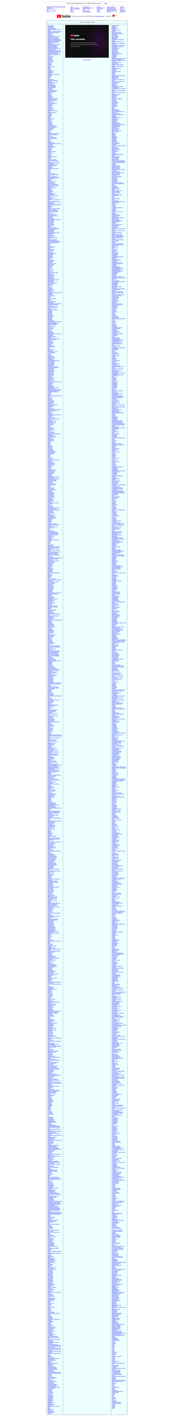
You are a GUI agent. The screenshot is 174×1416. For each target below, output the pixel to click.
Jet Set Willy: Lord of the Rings (54, 1203)
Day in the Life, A (51, 582)
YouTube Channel (99, 16)
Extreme (49, 788)
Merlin (113, 108)
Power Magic (114, 473)
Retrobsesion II (115, 598)
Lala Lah (49, 1324)
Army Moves (50, 136)
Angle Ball (50, 109)
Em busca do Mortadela (53, 749)
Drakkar (49, 703)
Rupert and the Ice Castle (117, 674)
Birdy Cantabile (51, 249)
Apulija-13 (50, 121)
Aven (49, 170)
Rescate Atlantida (115, 592)
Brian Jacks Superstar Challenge (54, 321)
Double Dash (50, 680)
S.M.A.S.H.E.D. (115, 681)
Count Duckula (51, 495)
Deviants (49, 627)
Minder (113, 135)
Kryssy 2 (49, 1309)
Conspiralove (50, 482)
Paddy (113, 367)
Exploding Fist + (51, 786)
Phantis (113, 415)
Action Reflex (50, 26)
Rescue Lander (115, 595)
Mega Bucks (114, 101)
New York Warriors (116, 266)
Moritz (113, 189)
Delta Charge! (51, 610)
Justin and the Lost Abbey (53, 1248)
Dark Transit (50, 571)
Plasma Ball (114, 449)
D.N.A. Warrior (51, 544)
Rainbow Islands (115, 542)
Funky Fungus (51, 887)
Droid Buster (50, 707)
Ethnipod (50, 773)
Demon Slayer (51, 616)
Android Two (50, 105)
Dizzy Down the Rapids (52, 652)
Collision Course (51, 464)
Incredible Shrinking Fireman (54, 1126)
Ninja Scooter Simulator (117, 286)
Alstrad (49, 93)
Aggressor (50, 64)
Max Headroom (115, 87)
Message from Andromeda (117, 114)
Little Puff (50, 1365)
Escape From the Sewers (53, 769)
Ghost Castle (50, 920)
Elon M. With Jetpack (52, 747)
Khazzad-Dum (51, 1261)
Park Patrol (114, 386)
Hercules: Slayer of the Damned (54, 1038)
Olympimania (114, 330)
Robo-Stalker (115, 638)
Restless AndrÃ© (115, 596)
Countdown (50, 498)
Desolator (50, 621)
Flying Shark (50, 849)
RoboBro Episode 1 (116, 633)
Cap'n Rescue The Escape (53, 366)
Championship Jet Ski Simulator (54, 409)
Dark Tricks (50, 574)
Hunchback (50, 1085)
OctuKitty (114, 315)
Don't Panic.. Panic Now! (53, 671)
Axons (49, 175)
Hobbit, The (50, 1050)
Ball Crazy (50, 192)
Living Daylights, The (52, 1367)
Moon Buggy (114, 177)
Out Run (114, 354)
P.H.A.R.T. (114, 359)
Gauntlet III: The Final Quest (54, 906)
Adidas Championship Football (54, 29)
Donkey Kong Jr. (51, 666)
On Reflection (115, 334)
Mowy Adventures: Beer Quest (118, 201)
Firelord (49, 831)
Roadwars (114, 624)
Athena (49, 154)
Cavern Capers (51, 400)
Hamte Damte (50, 1009)
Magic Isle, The (51, 1411)
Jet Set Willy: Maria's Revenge (54, 1208)
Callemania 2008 (51, 357)
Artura (49, 140)
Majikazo (114, 29)
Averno (49, 172)
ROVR (113, 661)
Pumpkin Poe (115, 504)
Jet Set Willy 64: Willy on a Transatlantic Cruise (53, 1197)
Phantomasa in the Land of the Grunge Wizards (118, 428)
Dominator (50, 663)
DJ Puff (49, 656)
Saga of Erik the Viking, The (118, 690)
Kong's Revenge (51, 1299)
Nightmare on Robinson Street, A (119, 277)
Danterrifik (50, 563)
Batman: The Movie (52, 209)
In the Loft (50, 1124)
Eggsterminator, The (52, 742)
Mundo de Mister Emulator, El (118, 217)
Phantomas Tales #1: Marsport (118, 423)
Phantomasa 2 (115, 426)
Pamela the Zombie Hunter (117, 374)
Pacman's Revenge (116, 365)
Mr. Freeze (114, 204)
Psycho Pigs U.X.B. (116, 496)
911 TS (98, 9)
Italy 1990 (50, 1158)
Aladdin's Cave (51, 70)
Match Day (114, 83)
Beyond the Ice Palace (52, 237)
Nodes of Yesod (115, 297)
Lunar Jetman (51, 1393)
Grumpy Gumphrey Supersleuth (54, 981)
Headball (49, 1021)
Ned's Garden (115, 254)
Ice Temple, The (51, 1114)
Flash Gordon (50, 845)
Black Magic (50, 256)
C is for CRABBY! (51, 352)
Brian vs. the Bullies (52, 322)
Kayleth (49, 1255)
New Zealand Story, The (117, 267)
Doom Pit (50, 673)
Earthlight (50, 729)
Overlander (114, 358)
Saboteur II (114, 686)
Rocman (114, 650)
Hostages (50, 1073)
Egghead (50, 733)
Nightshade (114, 278)
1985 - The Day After (75, 7)
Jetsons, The (50, 1218)
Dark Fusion (50, 568)
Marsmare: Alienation (116, 71)
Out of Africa (114, 352)
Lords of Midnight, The (52, 1378)
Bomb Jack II (50, 289)
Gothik (49, 962)
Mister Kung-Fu (115, 151)
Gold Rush (50, 953)
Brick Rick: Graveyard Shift (53, 323)
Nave (113, 248)
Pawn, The (114, 391)
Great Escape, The (52, 970)
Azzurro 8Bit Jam (51, 178)
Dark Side (50, 570)
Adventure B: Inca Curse (53, 37)
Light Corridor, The (51, 1360)
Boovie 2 (49, 300)
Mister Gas (114, 150)
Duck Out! (50, 712)
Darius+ (49, 566)
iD (48, 1115)
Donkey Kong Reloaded (53, 668)
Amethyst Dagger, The (52, 100)
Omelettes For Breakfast (117, 333)
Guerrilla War (50, 987)
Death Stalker (50, 597)
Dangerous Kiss (51, 562)
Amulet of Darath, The (52, 103)
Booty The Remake (52, 298)
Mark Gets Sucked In (116, 68)
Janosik (49, 1173)
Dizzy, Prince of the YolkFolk (53, 655)
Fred (49, 869)
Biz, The (49, 251)
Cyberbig (49, 537)
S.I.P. (113, 680)
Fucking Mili (50, 882)
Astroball (49, 148)
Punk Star (114, 506)
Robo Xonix (114, 632)
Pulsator (114, 502)
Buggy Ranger (51, 342)
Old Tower (114, 323)
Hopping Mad (50, 1065)
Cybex (49, 541)
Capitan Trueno (51, 364)
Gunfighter (50, 989)
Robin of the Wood (116, 630)
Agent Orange (51, 61)
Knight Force (50, 1276)
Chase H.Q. (50, 413)
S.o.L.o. (113, 682)
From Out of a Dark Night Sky (54, 878)
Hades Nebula (51, 1000)
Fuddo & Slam (51, 883)
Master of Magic (115, 77)
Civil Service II (51, 449)
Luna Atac (50, 1390)
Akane (49, 69)
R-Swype (114, 662)
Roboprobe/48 (115, 637)
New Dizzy (114, 265)
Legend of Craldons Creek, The (54, 1346)
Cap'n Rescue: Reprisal (53, 367)
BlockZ (49, 268)
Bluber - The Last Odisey (53, 272)
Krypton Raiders (51, 1307)
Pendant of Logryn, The (117, 397)
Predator (114, 476)
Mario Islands (115, 63)
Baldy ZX (50, 189)
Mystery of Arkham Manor (117, 235)
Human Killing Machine (52, 1079)
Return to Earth (115, 603)
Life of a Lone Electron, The (54, 1358)
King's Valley (50, 1272)
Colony (49, 467)
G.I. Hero (50, 893)
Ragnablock (114, 539)
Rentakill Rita (115, 588)
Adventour (50, 33)
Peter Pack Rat (115, 410)
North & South (115, 301)
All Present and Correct (52, 90)
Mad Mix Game (51, 1402)
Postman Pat (115, 468)
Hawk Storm (50, 1018)
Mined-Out (114, 141)
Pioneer (113, 439)
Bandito (49, 196)
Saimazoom (114, 693)
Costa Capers (50, 494)
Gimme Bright (50, 931)
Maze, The (114, 96)
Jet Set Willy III (51, 1200)
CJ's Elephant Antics (52, 451)
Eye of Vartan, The (52, 789)
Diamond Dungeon (52, 634)
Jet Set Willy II (51, 1198)
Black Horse (50, 255)
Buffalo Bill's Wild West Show (54, 338)
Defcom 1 (50, 604)
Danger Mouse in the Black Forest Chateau (53, 561)
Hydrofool (50, 1098)
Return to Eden (115, 604)
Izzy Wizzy (50, 1160)
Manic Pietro (114, 50)
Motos (113, 197)
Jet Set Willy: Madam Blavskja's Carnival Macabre (54, 1205)
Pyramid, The (115, 514)
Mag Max (50, 1403)
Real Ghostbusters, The (117, 565)
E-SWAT (49, 772)
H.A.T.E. (49, 996)
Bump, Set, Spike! (51, 346)
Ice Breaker (50, 1112)
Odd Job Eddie (115, 316)
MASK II (114, 74)
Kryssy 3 (49, 1310)
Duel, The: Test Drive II (52, 713)
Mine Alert (114, 139)
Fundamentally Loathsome (53, 886)
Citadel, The (50, 446)
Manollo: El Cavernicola (117, 53)
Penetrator (114, 398)
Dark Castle (50, 567)
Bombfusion (50, 293)
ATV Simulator (51, 163)
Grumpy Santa (51, 982)
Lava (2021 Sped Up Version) (54, 1339)
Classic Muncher (51, 452)
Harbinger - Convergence (53, 1011)
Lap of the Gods (51, 1328)
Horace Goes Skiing (52, 1067)
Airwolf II (49, 68)
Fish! (49, 836)
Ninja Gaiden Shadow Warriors (118, 281)
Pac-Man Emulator (116, 363)
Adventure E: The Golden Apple (54, 40)
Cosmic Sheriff (51, 493)
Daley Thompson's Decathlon (54, 546)
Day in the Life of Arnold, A (53, 581)
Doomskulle (50, 676)
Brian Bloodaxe (51, 320)
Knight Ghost (50, 1277)
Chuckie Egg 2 (51, 440)
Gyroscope (50, 994)
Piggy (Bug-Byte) (115, 433)
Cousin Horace (51, 499)
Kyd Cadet (50, 1317)
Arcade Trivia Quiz (51, 127)
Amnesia (49, 101)
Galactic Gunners (51, 894)
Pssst (113, 495)
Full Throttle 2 (50, 885)
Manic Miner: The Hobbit (117, 46)
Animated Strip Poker (52, 112)
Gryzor (49, 985)
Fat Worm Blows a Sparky (53, 814)
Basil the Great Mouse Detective (54, 204)
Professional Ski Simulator (117, 491)
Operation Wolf (115, 341)
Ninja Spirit (114, 287)
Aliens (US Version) (52, 86)
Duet (49, 714)
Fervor (49, 818)
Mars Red (114, 70)
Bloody (49, 270)
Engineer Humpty (51, 757)
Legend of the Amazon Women (54, 1348)
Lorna (49, 1379)
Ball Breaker (50, 190)
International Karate (52, 1146)
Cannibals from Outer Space (54, 360)
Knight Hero (50, 1278)
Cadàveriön (50, 355)
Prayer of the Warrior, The (117, 475)
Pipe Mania (114, 440)
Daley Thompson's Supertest (54, 549)
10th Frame (49, 7)
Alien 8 (49, 78)
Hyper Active (50, 1100)
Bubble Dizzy (50, 334)
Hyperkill (49, 1103)
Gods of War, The (51, 951)
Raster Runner (115, 560)
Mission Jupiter (115, 148)
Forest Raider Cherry (52, 858)
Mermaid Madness (116, 110)
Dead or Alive (50, 587)
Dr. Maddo (50, 689)
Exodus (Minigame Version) (53, 783)
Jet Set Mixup (50, 1186)
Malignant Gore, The (116, 30)
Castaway (50, 384)
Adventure (50, 34)
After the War (50, 56)
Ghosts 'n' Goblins (51, 926)
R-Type (113, 663)
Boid (49, 286)
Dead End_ (50, 585)
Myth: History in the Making (117, 239)
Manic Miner (114, 38)
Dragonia (50, 697)
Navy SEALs (114, 250)
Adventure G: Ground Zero (53, 41)
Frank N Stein (50, 865)
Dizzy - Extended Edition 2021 (54, 646)
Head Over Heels (51, 1019)
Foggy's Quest (51, 853)
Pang (113, 376)
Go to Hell (50, 944)
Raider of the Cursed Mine (117, 541)
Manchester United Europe (117, 33)
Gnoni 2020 (50, 943)
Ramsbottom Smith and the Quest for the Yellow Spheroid (118, 555)
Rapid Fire (114, 557)
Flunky (49, 848)
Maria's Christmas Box (116, 62)
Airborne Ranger (51, 66)
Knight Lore (50, 1279)
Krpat (49, 1306)
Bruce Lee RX (51, 328)
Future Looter (50, 891)
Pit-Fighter (114, 445)
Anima (49, 111)
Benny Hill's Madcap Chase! (53, 232)
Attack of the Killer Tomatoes (54, 162)
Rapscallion (114, 558)
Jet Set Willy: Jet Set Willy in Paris (55, 1201)
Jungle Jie (50, 1241)
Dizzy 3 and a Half (51, 648)
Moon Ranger (115, 180)
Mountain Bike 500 (116, 198)
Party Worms (114, 387)
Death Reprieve (51, 596)
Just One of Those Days (53, 1246)
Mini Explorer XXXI (116, 143)
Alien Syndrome (51, 84)
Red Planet (114, 579)
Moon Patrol (114, 179)
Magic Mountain (51, 1412)
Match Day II (114, 84)
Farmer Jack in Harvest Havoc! (54, 811)
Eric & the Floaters (51, 760)
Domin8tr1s (50, 662)
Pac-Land (114, 361)
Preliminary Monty (115, 478)
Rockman (114, 648)
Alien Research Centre (52, 82)
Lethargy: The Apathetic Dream (54, 1353)
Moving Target (115, 200)
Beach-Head (50, 217)
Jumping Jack (50, 1239)
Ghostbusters (50, 924)
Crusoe (49, 522)
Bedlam (49, 226)
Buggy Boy (50, 341)
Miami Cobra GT (115, 122)
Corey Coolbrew (51, 487)
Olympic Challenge (116, 328)
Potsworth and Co (116, 471)
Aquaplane (50, 123)
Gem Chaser (50, 907)
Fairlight (49, 797)
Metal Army (114, 116)
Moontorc (114, 185)
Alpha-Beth (50, 92)
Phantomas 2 (115, 419)
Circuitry (49, 442)
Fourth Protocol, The (52, 863)
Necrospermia (115, 253)
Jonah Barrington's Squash (53, 1230)
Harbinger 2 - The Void (52, 1012)
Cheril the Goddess (52, 422)
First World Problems (52, 835)
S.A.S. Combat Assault (117, 678)
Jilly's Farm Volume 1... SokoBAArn (52, 1222)
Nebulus (114, 251)
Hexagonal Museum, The (53, 1044)
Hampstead (50, 1008)
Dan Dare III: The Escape (53, 553)
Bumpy (49, 347)
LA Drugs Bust (51, 1321)
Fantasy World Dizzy (52, 806)
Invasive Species (51, 1150)
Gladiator (50, 933)
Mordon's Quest (115, 187)
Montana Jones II (115, 166)
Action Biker (122, 9)
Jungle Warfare (51, 1244)
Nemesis (114, 258)
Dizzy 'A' (49, 649)
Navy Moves (114, 249)
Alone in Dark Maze (52, 91)
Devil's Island (50, 631)
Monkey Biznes (115, 159)
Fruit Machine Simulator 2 (53, 881)
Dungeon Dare (51, 718)
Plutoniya (114, 455)
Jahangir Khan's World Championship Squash (52, 1171)
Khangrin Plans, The (52, 1260)
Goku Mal (50, 952)
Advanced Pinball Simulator (53, 32)
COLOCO (50, 465)
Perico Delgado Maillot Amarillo (118, 406)
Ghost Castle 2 (51, 921)
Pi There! (114, 430)
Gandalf (49, 901)
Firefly (49, 829)
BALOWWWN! (51, 194)
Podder (113, 456)
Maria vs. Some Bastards (117, 59)
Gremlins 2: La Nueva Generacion (52, 978)
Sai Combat (114, 691)
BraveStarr (50, 316)
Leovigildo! (50, 1352)
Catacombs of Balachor (53, 391)
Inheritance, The (51, 1138)
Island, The (50, 1155)
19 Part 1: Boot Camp (51, 10)
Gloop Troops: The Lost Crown (54, 940)
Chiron (49, 430)
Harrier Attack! (51, 1014)
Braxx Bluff (50, 317)
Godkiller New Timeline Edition (54, 950)
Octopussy (114, 314)
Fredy (49, 872)
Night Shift (114, 274)
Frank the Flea (51, 866)
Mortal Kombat (115, 195)
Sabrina (113, 688)
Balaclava (50, 188)
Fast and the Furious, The (53, 812)
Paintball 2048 (115, 371)
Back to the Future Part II (53, 184)
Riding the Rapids (116, 614)
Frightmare (50, 876)
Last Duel (50, 1332)
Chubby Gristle (51, 438)
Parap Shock (115, 384)
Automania (50, 167)
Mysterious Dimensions (117, 232)
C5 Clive (49, 353)
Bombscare (50, 294)
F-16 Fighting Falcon (52, 793)
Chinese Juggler (51, 427)
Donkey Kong (50, 665)
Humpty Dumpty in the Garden (54, 1082)
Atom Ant (50, 157)
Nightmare (114, 275)
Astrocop (49, 150)
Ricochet (114, 612)
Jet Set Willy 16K (51, 1191)
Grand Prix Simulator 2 (52, 965)
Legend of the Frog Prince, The (54, 1349)
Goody (49, 960)
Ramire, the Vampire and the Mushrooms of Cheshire (118, 551)
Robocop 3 (114, 636)
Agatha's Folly (51, 59)
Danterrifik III (50, 565)
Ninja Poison (114, 285)
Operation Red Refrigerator (117, 339)
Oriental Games (115, 348)
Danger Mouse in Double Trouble (55, 557)
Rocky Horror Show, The (117, 649)
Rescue (113, 594)
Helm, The (50, 1034)
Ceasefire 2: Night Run (52, 404)
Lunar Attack (50, 1392)
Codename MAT (51, 462)
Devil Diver (50, 628)
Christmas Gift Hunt (52, 436)
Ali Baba (49, 75)
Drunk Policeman (51, 711)
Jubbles (49, 1234)
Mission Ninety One (116, 149)
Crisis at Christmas (51, 517)
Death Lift (50, 594)
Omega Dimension (116, 331)
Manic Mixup (114, 47)
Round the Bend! (115, 660)
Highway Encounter (52, 1047)
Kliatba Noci (50, 1275)
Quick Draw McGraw (116, 528)
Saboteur (114, 685)
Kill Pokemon (50, 1264)
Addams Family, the (52, 28)
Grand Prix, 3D (51, 966)
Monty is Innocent (116, 168)
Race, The (114, 535)
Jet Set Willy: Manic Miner (53, 1206)
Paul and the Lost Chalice (117, 390)
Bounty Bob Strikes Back (53, 306)
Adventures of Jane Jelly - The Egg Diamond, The (54, 49)
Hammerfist (50, 1005)
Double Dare (50, 679)
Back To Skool (51, 182)
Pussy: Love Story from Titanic (118, 509)
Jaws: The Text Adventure (53, 1177)
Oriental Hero (115, 349)
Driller (49, 706)
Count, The (50, 497)
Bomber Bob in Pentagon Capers (55, 292)
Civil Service (50, 448)
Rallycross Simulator (116, 546)
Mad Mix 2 (50, 1401)
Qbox (113, 516)
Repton (113, 589)
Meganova (114, 104)
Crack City (50, 501)
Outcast (113, 356)
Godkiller (49, 946)
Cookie (49, 485)
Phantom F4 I (115, 416)
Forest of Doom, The (52, 857)
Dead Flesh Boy (51, 586)
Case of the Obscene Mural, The (54, 381)
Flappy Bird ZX (51, 842)
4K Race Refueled (100, 7)
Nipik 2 (113, 293)
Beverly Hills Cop (51, 235)
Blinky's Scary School (52, 263)
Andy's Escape (51, 108)
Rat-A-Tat (114, 562)
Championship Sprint (52, 410)
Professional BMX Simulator (118, 490)
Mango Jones (115, 35)
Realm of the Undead (116, 568)
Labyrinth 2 (50, 1322)
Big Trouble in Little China (53, 242)
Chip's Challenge (51, 429)
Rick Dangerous (115, 610)
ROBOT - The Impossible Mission (119, 639)
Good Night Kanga (52, 959)
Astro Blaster (50, 145)
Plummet (114, 454)
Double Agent (50, 677)
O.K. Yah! (114, 308)
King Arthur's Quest (52, 1267)
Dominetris (50, 664)
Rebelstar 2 (114, 574)
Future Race (50, 892)
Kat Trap (49, 1254)
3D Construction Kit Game (88, 7)
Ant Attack (50, 114)
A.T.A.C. (98, 10)
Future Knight (50, 890)
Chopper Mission (51, 432)
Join (48, 1229)
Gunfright (50, 990)
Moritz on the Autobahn (117, 190)
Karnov (49, 1252)
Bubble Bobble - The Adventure (54, 333)
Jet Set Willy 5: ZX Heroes (53, 1193)
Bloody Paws (50, 271)
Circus (49, 443)
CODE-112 (50, 461)
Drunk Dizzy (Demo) (52, 710)
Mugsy (113, 212)
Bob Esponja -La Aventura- (53, 279)
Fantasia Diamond (51, 803)
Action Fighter (123, 10)
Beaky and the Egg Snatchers (54, 219)
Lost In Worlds (51, 1382)
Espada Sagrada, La (52, 771)
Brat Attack (50, 314)
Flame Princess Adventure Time (54, 841)
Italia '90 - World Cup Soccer (54, 1156)
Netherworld (114, 261)
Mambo (113, 31)
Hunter (49, 1094)
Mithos (113, 152)
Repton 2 (114, 590)
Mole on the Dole (115, 157)
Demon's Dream (51, 617)
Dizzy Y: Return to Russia (53, 654)
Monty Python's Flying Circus (118, 172)
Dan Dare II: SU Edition (53, 552)
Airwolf (49, 67)
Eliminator (50, 745)
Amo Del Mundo (51, 102)
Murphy (113, 223)
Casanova (50, 380)
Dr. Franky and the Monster (53, 687)
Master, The (114, 78)
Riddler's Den (115, 613)
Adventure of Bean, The (53, 42)
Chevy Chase (50, 423)
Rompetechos (115, 657)
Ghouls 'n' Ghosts (51, 927)
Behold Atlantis (51, 230)
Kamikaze (50, 1249)
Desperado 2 (50, 623)
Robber (113, 625)
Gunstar (49, 992)
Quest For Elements (116, 522)
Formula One (50, 861)
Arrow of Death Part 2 (52, 138)
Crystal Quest (50, 527)
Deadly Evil (50, 591)
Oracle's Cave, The (116, 345)
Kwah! (49, 1315)
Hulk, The (50, 1078)
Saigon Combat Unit (116, 692)
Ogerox (113, 320)
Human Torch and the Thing (53, 1080)
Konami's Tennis (51, 1296)
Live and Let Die (51, 1366)
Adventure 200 (51, 35)
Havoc (49, 1016)
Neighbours (114, 255)
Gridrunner (50, 980)
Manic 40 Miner (115, 36)
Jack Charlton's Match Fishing (54, 1162)
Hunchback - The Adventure (53, 1086)
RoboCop (114, 634)
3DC (83, 9)
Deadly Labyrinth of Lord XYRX (54, 592)
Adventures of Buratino (52, 46)
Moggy (113, 155)
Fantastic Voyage (51, 805)
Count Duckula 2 (51, 496)
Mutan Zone (114, 226)
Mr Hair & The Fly (115, 202)
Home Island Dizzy (51, 1059)
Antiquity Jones (51, 118)
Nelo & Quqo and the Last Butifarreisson (117, 257)
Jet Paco (49, 1182)
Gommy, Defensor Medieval (53, 957)
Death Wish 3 (50, 599)
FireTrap (49, 834)
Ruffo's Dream (115, 668)
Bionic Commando (51, 246)
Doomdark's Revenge (52, 674)
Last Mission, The (51, 1334)
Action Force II (51, 25)
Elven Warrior (50, 748)
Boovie (49, 299)
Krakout (49, 1304)
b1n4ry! (49, 179)
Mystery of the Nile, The (117, 237)
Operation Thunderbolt (117, 340)
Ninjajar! (113, 290)
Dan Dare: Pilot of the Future (54, 554)
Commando (50, 475)
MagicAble (50, 1413)
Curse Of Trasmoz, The (52, 534)
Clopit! (49, 454)
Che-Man (50, 416)
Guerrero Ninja (51, 986)
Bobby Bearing (51, 280)
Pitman (113, 446)
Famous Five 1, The (52, 802)
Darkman (49, 576)
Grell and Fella (51, 974)
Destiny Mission (51, 624)
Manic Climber (115, 37)
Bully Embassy (51, 345)
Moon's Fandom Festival (117, 182)
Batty (49, 212)
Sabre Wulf (114, 687)
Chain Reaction (51, 408)
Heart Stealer (50, 1024)
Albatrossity (50, 71)
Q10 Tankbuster (115, 515)
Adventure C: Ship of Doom (53, 38)
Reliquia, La (114, 584)
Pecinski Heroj (115, 392)
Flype (49, 851)
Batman (49, 207)
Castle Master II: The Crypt (53, 387)
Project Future (115, 493)
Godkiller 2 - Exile (51, 947)
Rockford (114, 647)
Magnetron (114, 26)
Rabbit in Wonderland (116, 532)
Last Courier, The (51, 1331)
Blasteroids (50, 259)
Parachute (114, 382)
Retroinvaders (115, 599)
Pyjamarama (114, 511)
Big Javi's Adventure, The (53, 240)
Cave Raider (50, 397)
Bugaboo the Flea (51, 339)
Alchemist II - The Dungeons (54, 74)
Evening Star (50, 777)
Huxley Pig (50, 1096)
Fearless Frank (51, 815)
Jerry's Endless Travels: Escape (54, 1178)
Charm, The (50, 412)
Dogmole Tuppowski (52, 659)
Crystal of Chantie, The (52, 526)
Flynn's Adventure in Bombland (54, 850)
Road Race (114, 621)
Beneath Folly (51, 231)
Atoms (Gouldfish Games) (53, 160)
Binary (49, 244)
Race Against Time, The (117, 534)
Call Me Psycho (51, 356)
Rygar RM (114, 677)
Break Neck (50, 318)
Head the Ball (50, 1020)
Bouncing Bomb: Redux (53, 304)
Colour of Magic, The (52, 469)
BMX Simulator (51, 277)
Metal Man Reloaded (116, 117)
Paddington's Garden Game (118, 366)
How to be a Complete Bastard (54, 1075)
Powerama (114, 474)
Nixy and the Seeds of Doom (118, 294)
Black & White (51, 252)
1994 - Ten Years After (75, 8)
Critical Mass (50, 518)
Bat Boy (49, 205)
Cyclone (49, 542)
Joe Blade (50, 1226)
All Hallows (50, 88)
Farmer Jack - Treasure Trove (54, 810)
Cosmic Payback (51, 492)
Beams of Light (51, 220)
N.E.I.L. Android (115, 240)
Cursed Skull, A (51, 536)
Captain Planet (51, 373)
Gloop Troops (50, 939)
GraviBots (50, 968)
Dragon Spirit (50, 694)
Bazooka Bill (50, 213)
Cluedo (49, 455)
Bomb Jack (50, 288)
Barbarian (50, 198)
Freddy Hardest (51, 871)
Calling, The (50, 358)
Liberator (49, 1356)
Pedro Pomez (115, 394)
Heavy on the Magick (52, 1028)
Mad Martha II (51, 1400)
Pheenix (114, 429)
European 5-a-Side (52, 775)
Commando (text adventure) (53, 476)
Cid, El (49, 441)
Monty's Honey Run (116, 173)
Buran (49, 348)
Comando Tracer (51, 471)
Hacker (49, 999)
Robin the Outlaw (115, 631)
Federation (50, 816)
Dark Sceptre (50, 569)
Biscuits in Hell (51, 250)
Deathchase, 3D (51, 600)
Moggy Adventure (115, 156)
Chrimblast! (50, 434)
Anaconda (50, 104)
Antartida (50, 115)
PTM (113, 499)
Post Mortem (114, 467)
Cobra (49, 456)
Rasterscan (114, 561)
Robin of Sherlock (116, 627)
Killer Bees (50, 1265)
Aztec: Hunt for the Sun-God (54, 177)
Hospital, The (50, 1072)
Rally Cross (114, 544)
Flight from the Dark (52, 846)
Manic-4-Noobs (115, 52)
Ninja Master (114, 284)
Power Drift (114, 472)
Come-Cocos (50, 473)
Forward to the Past (52, 862)
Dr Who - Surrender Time (53, 686)
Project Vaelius (115, 494)
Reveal (113, 605)
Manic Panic (114, 49)
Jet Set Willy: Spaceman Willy (54, 1209)
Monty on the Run (116, 171)
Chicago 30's (50, 424)
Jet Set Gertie (51, 1183)
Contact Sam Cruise (52, 483)
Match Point (114, 85)
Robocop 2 (114, 635)
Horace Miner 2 (51, 1071)
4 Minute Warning (86, 10)
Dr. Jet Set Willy (51, 688)
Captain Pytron (51, 374)
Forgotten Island (51, 859)
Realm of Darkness (116, 567)
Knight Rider (50, 1280)
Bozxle (49, 308)
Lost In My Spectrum (52, 1381)
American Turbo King (52, 99)
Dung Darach (50, 717)
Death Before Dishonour (53, 593)
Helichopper (50, 1032)
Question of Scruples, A (117, 526)
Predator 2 (114, 477)
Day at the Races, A (52, 578)
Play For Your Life (116, 451)
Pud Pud (114, 501)
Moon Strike (114, 181)
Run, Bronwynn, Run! (116, 672)
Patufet (113, 389)
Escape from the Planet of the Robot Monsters (54, 768)
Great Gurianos (51, 971)
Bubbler (49, 337)
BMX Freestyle (51, 274)
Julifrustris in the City (52, 1236)
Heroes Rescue (51, 1043)
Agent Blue (50, 60)
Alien (49, 77)
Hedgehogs (50, 1029)
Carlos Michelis (51, 377)
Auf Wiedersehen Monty (53, 164)
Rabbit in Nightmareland (117, 531)
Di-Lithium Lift (50, 641)
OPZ (113, 344)
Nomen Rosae (115, 298)
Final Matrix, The (51, 825)
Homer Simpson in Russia (53, 1062)
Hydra (49, 1097)
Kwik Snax (50, 1316)
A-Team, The (50, 153)
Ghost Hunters (51, 923)
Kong (49, 1297)
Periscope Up (115, 408)
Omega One (114, 332)
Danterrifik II (50, 564)
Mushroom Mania (115, 225)
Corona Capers (51, 488)
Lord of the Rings (51, 1377)
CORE (49, 486)
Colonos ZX (50, 466)
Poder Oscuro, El (115, 457)
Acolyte (121, 8)
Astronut (49, 152)
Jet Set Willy (50, 1187)
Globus (49, 936)
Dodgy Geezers (51, 658)
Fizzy (49, 840)
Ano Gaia (50, 113)
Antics (49, 117)
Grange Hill (50, 967)
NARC (113, 246)
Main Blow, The (115, 28)
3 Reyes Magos (86, 6)
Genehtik (50, 911)
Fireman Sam (50, 832)
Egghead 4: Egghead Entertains (54, 734)
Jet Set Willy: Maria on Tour (53, 1207)
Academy (122, 6)
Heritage (49, 1039)
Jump (49, 1237)
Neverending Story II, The (117, 262)
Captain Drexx (51, 369)
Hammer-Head (51, 1006)
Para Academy (115, 381)
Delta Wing (50, 611)
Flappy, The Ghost (51, 843)
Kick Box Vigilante (51, 1262)
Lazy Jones (50, 1340)
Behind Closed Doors (52, 227)
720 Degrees (99, 8)
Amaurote (50, 97)
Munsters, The (115, 218)
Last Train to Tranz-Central (53, 1337)
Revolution (114, 608)
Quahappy (114, 519)
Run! (113, 671)
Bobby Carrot (50, 281)
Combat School (51, 472)
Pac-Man (114, 362)
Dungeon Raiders (51, 719)
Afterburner (50, 57)
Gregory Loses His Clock (53, 973)
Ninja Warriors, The (116, 289)
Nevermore (114, 264)
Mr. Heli (113, 205)
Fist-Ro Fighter (51, 839)
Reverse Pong (115, 607)
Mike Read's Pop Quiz (116, 130)
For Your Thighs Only (52, 856)
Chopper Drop (51, 431)
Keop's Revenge (51, 1258)
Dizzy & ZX (50, 647)
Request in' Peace (116, 591)
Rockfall (113, 646)
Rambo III (114, 548)
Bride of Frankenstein (52, 324)
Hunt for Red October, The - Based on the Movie (53, 1092)
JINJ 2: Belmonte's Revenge (54, 1224)
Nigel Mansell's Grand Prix (117, 270)
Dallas (49, 550)
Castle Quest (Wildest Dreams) (54, 389)
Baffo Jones (50, 186)
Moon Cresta (114, 178)
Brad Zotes (50, 311)
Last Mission (50, 1333)
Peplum (113, 403)
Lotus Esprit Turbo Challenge (54, 1387)
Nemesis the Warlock (116, 259)
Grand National (51, 963)
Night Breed (114, 273)
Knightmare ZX (51, 1285)
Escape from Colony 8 (52, 763)
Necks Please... (115, 252)
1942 (48, 11)
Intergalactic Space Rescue (53, 1145)
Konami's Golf (51, 1295)
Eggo (49, 741)
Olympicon (114, 329)
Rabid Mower (115, 533)
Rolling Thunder (115, 656)
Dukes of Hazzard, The (52, 715)
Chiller (49, 425)
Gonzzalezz (50, 958)
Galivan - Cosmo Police (52, 896)
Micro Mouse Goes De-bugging (118, 124)
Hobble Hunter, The (52, 1052)
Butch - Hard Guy (51, 349)
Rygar (113, 675)
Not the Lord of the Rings (117, 304)
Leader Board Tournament (53, 1342)
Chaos (49, 411)
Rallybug (114, 545)
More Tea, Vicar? (115, 188)
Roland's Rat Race (116, 654)
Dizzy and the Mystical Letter (54, 651)
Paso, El (114, 388)
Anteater (49, 116)
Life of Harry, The (51, 1359)
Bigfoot (49, 243)
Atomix (49, 158)
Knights (49, 1286)
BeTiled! (49, 234)
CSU (49, 528)
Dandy (49, 555)
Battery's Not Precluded (53, 211)
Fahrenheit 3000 (51, 796)
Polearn (113, 460)
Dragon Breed (51, 692)
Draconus (50, 690)
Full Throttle (50, 884)
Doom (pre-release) (52, 672)
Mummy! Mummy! (115, 214)
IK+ (48, 1116)
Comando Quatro (51, 470)
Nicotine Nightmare (116, 269)
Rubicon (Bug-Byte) (116, 664)
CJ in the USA (51, 450)
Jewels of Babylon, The (53, 1220)
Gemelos (49, 909)
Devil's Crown (50, 629)
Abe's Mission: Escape (111, 8)
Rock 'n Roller (115, 645)
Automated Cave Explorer (53, 168)
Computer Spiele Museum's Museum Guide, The (53, 479)
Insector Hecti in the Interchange (54, 1140)
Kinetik (49, 1266)
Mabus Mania (50, 1396)
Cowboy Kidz (50, 500)
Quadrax (114, 518)
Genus (49, 917)
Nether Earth (114, 260)
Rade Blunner (115, 536)
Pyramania (114, 513)
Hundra (49, 1088)
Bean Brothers (51, 221)
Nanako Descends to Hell (117, 243)
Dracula (49, 691)
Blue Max (50, 273)
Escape (49, 762)
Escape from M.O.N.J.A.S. (53, 766)
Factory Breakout (51, 794)
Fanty (49, 809)
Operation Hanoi (115, 338)
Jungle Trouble (51, 1243)
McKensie (114, 100)
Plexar (113, 452)
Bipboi (49, 248)
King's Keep (50, 1271)
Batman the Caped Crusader (54, 208)
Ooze (113, 336)
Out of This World (115, 353)
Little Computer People (52, 1363)
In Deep (49, 1123)
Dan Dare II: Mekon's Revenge (54, 551)
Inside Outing (50, 1143)
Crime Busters (51, 515)
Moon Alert (114, 175)
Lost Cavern (50, 1380)
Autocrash (50, 166)
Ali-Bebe (49, 76)
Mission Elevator (115, 147)
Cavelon (49, 398)
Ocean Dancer (115, 311)
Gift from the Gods (51, 929)
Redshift (114, 583)
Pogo (113, 458)
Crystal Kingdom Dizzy (52, 523)
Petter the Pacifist (116, 411)
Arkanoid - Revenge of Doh (53, 133)
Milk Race (114, 133)
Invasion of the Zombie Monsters (54, 1149)
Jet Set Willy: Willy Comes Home (54, 1212)
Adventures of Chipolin (52, 47)
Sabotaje (114, 684)
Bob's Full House (51, 283)
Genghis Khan (51, 916)
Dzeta (49, 726)
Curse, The (50, 535)
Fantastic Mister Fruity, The (53, 804)
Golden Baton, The (52, 955)
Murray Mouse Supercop (117, 224)
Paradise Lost (115, 383)
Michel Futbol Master (116, 123)
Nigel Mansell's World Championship (116, 272)
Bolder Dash (50, 287)
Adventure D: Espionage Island (54, 39)
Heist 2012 (50, 1031)
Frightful (49, 875)
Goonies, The (50, 961)
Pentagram (114, 401)
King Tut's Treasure (52, 1269)
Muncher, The (115, 216)
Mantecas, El (115, 54)
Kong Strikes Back (51, 1298)
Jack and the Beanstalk (53, 1161)
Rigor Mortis (114, 617)
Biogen (49, 245)
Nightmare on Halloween (117, 276)
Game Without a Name (52, 899)
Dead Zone (50, 590)
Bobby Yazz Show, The (52, 282)
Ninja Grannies (115, 282)
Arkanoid (49, 132)
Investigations (51, 1151)
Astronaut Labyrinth (52, 151)
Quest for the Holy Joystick (117, 523)
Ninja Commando (115, 280)
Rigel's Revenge (115, 616)
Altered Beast (50, 96)
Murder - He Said (115, 219)
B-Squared (50, 331)
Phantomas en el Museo (117, 420)
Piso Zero (114, 442)
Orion (113, 350)
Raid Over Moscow (116, 540)
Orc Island (114, 346)
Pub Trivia (114, 500)
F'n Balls (49, 852)
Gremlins (49, 975)
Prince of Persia (115, 482)
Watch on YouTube (87, 59)
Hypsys (49, 1107)
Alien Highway (51, 79)
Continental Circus (51, 484)
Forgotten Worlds (51, 860)
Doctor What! (50, 657)
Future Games (51, 889)
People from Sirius (116, 402)
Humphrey (50, 1081)
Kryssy (49, 1308)
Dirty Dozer (50, 643)
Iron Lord (50, 1152)
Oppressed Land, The (116, 343)
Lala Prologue (51, 1325)
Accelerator (122, 7)
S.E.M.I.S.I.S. (115, 679)
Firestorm (50, 833)
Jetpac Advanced (51, 1217)
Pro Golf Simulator (116, 486)
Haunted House (51, 1015)
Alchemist (50, 73)
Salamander (114, 694)
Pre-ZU (113, 479)
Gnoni (49, 942)
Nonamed (114, 299)
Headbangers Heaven (52, 1023)
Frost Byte (50, 879)
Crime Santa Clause (52, 516)
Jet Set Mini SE (51, 1185)
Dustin (49, 722)
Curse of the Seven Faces (53, 533)
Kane (49, 1250)
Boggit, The (50, 285)
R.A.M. (113, 529)
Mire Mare (114, 144)
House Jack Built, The (52, 1074)
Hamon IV (50, 1007)
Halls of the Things (52, 1004)
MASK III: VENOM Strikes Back (118, 75)
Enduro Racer (51, 756)
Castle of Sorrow (51, 388)
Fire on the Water (51, 828)
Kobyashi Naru (51, 1289)
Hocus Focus (50, 1054)
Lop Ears (50, 1376)
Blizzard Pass (50, 264)
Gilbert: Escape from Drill (53, 930)
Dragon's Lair (50, 698)
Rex (113, 609)
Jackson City (50, 1169)
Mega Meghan (115, 102)
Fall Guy (49, 800)
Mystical (113, 238)
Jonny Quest (50, 1231)
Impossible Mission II (52, 1122)
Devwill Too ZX (51, 632)
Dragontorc (50, 702)
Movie (113, 199)
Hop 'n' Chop (50, 1064)
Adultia (49, 30)
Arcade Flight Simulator (52, 126)
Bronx (49, 325)
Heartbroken (50, 1026)
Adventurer (50, 43)
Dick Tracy (50, 638)
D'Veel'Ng (50, 723)
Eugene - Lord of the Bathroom (54, 774)
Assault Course (51, 142)
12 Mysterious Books (51, 8)
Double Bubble (51, 678)
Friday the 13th (51, 873)
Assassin (49, 141)
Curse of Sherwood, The (53, 532)
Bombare (50, 291)
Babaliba (49, 180)
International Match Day (53, 1147)
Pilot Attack (114, 434)
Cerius (49, 407)
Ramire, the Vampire (116, 549)
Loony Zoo (50, 1375)
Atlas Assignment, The (52, 156)
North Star (114, 302)
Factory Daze (50, 795)
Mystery (113, 233)
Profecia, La (114, 489)
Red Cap (114, 576)
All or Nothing (50, 89)
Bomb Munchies (51, 290)
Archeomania (50, 128)
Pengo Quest (115, 399)
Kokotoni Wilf (50, 1290)
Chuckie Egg (50, 439)
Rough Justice (115, 659)
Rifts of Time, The (115, 615)
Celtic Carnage (51, 405)
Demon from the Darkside (53, 615)
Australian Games (51, 165)
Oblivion (113, 310)
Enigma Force (51, 758)
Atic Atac (49, 155)
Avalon (49, 169)
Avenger (49, 171)
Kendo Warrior (51, 1256)
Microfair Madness (116, 125)
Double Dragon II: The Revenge (54, 682)
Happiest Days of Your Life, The (54, 1010)
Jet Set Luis (50, 1184)
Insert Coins (50, 1141)
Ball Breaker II (51, 191)
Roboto (113, 643)
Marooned (114, 69)
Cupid (49, 529)
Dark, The (50, 575)
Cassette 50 (50, 383)
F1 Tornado (50, 792)
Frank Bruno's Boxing (52, 864)
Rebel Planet (115, 570)
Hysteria (49, 1108)
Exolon (49, 784)
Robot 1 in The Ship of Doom (118, 641)
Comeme (49, 474)
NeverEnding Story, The (117, 263)
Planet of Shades (115, 448)
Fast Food (50, 813)
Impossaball (50, 1118)
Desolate (49, 620)
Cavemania (50, 399)
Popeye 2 (114, 464)
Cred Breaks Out (51, 512)
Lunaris (49, 1394)
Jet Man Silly (50, 1181)
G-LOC (49, 937)
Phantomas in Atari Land (117, 421)
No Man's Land (115, 296)
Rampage (114, 553)
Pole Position (115, 459)
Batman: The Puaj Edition (53, 210)
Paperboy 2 (114, 379)
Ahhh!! (49, 65)
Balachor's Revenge (52, 187)
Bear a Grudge (51, 222)
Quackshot (114, 517)
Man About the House (116, 32)
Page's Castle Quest (116, 370)
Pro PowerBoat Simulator (117, 487)
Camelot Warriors (51, 359)
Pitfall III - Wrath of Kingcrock (118, 444)
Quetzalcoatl (114, 527)
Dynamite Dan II (51, 725)
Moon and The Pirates (116, 176)
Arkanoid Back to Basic (52, 134)
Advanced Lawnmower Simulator (54, 31)
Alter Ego (50, 95)
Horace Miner (50, 1070)
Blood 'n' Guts (51, 269)
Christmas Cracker (51, 435)
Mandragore (114, 34)
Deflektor (49, 607)
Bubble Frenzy (51, 335)
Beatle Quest (50, 225)
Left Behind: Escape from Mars (54, 1345)
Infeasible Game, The (52, 1137)
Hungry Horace (51, 1089)
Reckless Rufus (115, 575)
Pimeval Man (114, 435)
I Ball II (49, 1109)
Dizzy (49, 644)
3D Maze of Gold (86, 8)
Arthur (49, 139)
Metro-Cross (114, 120)
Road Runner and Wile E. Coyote (119, 622)
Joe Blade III (50, 1228)
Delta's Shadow (51, 612)
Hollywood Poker (51, 1056)
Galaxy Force (50, 895)
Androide (50, 106)
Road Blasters (115, 620)
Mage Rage (50, 1405)
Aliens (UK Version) (52, 85)
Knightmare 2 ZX (51, 1284)
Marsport (114, 72)
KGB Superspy (51, 1259)
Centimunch (50, 406)
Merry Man (114, 112)
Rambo (113, 547)
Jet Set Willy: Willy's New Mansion (55, 1213)
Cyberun (49, 540)
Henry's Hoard (51, 1035)
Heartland (50, 1027)
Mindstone (114, 138)
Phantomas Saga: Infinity (117, 422)
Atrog (49, 161)
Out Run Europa (115, 355)
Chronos (49, 437)
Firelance (50, 830)
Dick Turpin (50, 639)
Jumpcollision (50, 1238)
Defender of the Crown (52, 605)
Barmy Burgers (51, 203)
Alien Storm (50, 83)
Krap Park (50, 1305)
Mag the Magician (51, 1404)
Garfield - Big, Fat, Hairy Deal (54, 902)
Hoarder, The (50, 1049)
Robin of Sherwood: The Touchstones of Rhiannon (117, 629)
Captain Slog (50, 375)
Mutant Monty (115, 227)
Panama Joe (114, 375)
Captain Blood (51, 368)
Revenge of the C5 (116, 606)
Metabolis (114, 115)
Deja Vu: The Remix (52, 609)
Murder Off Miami (115, 221)
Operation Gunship (116, 337)
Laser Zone (50, 1330)
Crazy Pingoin (51, 511)
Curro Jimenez (51, 530)
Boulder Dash (50, 302)
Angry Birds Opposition (52, 110)
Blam (49, 258)
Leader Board (51, 1341)
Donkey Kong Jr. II (51, 667)
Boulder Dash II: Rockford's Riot (54, 303)
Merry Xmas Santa (116, 113)
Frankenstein (50, 867)
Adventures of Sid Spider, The (54, 54)
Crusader (50, 521)
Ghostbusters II (51, 925)
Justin (49, 1247)
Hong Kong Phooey (52, 1063)
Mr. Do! (113, 203)
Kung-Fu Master (51, 1312)
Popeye (113, 462)
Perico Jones (115, 407)
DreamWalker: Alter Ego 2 (53, 704)
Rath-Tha (114, 563)
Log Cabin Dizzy (51, 1371)
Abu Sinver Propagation (112, 10)
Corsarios (50, 490)
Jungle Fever (50, 1240)
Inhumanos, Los (51, 1139)
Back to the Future (52, 183)
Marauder (114, 57)
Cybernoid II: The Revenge (53, 539)
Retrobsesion (115, 597)
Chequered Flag (51, 417)
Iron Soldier (50, 1153)
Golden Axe (50, 954)
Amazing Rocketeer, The (53, 98)
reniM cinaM (114, 587)
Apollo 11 (50, 120)
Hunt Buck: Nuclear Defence (54, 1090)
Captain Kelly (50, 372)
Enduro (49, 755)
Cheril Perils (50, 421)
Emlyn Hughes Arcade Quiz (53, 751)
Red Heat (114, 577)
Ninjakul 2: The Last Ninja (117, 291)
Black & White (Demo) (52, 253)
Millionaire (114, 134)
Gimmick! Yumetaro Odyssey (54, 932)
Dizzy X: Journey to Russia (53, 653)
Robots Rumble (115, 644)
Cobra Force (50, 457)
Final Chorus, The (51, 822)
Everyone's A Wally (52, 781)
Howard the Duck (51, 1076)
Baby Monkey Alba (52, 181)
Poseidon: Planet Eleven (117, 466)
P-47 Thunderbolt (115, 360)
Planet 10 (114, 447)
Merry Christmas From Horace (118, 111)
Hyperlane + (50, 1105)
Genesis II (50, 914)
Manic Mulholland (115, 48)
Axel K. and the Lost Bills (53, 174)
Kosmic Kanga (51, 1300)
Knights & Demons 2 (52, 1287)
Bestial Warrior (51, 233)
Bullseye (49, 344)
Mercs (113, 107)
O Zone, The (114, 307)
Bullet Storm (50, 343)
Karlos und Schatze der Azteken (54, 1251)
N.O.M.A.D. (114, 241)
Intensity (49, 1144)
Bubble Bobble (51, 332)
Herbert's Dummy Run (52, 1036)
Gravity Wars (50, 969)
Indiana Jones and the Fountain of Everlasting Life (54, 1132)
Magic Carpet (50, 1409)
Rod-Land (114, 651)
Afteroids (49, 58)
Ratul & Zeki (114, 564)
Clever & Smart (51, 453)
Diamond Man (51, 635)
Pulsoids (114, 503)
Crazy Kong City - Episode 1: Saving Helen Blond (54, 508)
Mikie (113, 132)
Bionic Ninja (50, 247)
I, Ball (49, 1110)
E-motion (49, 752)
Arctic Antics (50, 129)
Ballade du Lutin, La (52, 193)
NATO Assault (115, 247)
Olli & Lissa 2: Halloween (117, 327)
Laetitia (49, 1323)
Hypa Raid (50, 1099)
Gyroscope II (50, 995)
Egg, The (50, 732)
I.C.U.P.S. (50, 1111)
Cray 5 (49, 504)
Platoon (113, 450)
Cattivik (49, 393)
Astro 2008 (50, 144)
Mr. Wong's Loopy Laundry (117, 211)
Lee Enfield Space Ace (52, 1344)
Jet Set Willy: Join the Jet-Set (54, 1202)
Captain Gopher (51, 371)
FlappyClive (50, 844)
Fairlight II (50, 799)
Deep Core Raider (51, 602)
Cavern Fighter (51, 401)
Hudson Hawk (51, 1077)
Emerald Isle (50, 750)
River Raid (114, 619)
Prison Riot (114, 483)
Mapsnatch (114, 56)
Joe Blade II (50, 1227)
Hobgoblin (50, 1053)
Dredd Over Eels (51, 705)
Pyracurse (114, 512)
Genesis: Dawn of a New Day (54, 915)
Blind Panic (50, 262)
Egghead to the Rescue (53, 740)
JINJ (49, 1223)
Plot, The (114, 453)
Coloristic (49, 468)
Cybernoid (50, 538)
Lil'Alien (49, 1362)
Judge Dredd (50, 1235)
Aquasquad (50, 124)
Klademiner (50, 1274)
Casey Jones (50, 382)
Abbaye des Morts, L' (111, 7)
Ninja (113, 279)
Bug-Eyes (50, 340)
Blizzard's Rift (50, 265)
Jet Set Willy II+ (51, 1199)
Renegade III (115, 586)
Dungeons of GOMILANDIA (53, 721)
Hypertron (50, 1106)
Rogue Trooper (115, 653)
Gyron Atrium (50, 993)
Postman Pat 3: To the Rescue (118, 470)
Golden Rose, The (51, 956)
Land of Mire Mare (51, 1327)
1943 (72, 6)
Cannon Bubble (51, 361)
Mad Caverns (50, 1397)
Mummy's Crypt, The (116, 215)
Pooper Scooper (115, 461)
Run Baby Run (115, 669)
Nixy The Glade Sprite (116, 295)
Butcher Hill (50, 350)
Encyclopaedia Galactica (53, 754)
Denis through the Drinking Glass (55, 619)
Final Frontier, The (51, 824)
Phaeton (114, 414)
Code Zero (50, 460)
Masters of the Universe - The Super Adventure (118, 82)
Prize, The (114, 485)
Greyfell (49, 979)
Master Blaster (115, 76)
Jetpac (49, 1216)
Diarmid (49, 637)
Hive (49, 1048)
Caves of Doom (51, 402)
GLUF (49, 941)
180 (47, 9)
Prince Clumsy (115, 481)
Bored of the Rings (52, 301)
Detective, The (51, 625)
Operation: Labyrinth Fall (117, 342)
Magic (49, 1408)
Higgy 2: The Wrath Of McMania (54, 1046)
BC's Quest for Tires (52, 214)
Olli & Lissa (114, 325)
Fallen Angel (50, 801)
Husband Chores (51, 1095)
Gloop (49, 938)
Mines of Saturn (115, 142)
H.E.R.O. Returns (51, 998)
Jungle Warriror (51, 1245)
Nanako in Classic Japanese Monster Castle (118, 245)
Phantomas (114, 418)
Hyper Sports (50, 1101)
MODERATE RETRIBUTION (118, 154)
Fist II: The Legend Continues (54, 837)
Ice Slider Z (50, 1113)
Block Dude (50, 267)
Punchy (113, 505)
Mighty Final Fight (115, 128)
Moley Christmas (115, 158)
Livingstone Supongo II (53, 1369)
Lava (49, 1338)
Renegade (114, 585)
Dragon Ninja (50, 693)
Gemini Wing (50, 910)
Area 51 (49, 130)
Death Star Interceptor (52, 598)
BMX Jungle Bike (51, 275)
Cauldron (50, 394)
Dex (48, 633)
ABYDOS (109, 11)
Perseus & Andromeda (117, 409)
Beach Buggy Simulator (53, 215)
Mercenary (114, 106)
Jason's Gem (50, 1174)
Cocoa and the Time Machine (54, 459)
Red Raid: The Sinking (117, 580)
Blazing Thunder (51, 260)
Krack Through (51, 1303)
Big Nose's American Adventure (54, 241)
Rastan (113, 559)
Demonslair (50, 618)
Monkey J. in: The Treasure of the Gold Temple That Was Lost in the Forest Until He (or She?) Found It (118, 162)
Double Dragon (51, 681)
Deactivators (50, 584)
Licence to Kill (51, 1357)
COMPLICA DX (51, 477)
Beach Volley (50, 216)
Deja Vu (49, 608)
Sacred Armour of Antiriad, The (118, 689)
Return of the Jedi (116, 600)
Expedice (50, 785)
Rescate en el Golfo (116, 593)
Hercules (49, 1037)
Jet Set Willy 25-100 (52, 1192)
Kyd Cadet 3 (50, 1318)
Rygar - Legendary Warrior (117, 676)
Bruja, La (50, 329)
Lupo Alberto (50, 1395)
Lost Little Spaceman (52, 1384)
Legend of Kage (51, 1347)
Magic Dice (50, 1410)
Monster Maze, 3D (116, 165)
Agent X (49, 62)
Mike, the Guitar (115, 131)
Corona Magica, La (52, 489)
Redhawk (114, 581)
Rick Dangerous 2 (116, 611)
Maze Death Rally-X (116, 94)
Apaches (49, 119)
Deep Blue (50, 601)
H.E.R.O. (49, 997)
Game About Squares (52, 897)
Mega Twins (114, 103)
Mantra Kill (114, 55)
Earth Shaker (50, 727)
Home (105, 3)
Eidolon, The (50, 743)
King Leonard (50, 1268)
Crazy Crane (50, 506)
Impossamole (50, 1120)
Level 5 (49, 1355)
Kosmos (49, 1301)
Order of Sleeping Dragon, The (118, 347)
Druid (49, 708)
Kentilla (49, 1257)
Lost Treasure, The (52, 1386)
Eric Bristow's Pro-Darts (52, 761)
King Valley (50, 1270)
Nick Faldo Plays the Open (117, 268)
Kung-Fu (49, 1311)
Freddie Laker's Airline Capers (54, 870)
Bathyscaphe (50, 206)
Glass (49, 934)
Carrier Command (51, 379)
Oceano (113, 312)
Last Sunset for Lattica (52, 1336)
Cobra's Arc (50, 458)
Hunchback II (50, 1087)
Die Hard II (50, 640)
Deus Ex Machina (51, 626)
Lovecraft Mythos (51, 1388)
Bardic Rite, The (51, 202)
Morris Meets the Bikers (117, 194)
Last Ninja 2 (50, 1335)
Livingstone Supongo (52, 1368)
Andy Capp (50, 107)
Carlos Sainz (50, 378)
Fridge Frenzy (50, 874)
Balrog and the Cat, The (53, 195)
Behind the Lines (51, 229)
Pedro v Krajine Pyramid (117, 395)
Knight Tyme (50, 1281)
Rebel (113, 569)
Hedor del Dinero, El (52, 1030)
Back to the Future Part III (53, 185)
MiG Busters (114, 127)
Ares (49, 131)
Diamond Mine (51, 636)
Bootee (49, 296)
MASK (113, 73)
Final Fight (50, 823)
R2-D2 (113, 530)
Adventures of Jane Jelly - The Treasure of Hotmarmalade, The (54, 51)
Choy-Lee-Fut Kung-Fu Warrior (54, 433)
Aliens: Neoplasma (52, 87)
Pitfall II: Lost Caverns (116, 443)
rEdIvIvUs (114, 582)
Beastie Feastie (51, 224)
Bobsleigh (50, 284)
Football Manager (51, 854)
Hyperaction (50, 1102)
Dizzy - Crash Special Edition (54, 645)
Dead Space (50, 589)
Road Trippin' (115, 623)
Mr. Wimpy (114, 209)
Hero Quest (50, 1040)
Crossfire (49, 519)
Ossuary (114, 351)
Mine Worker (114, 140)
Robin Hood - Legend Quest (118, 626)
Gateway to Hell (51, 905)
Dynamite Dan (51, 724)
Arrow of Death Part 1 (52, 137)
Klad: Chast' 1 (51, 1273)
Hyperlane (50, 1104)
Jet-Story (49, 1219)
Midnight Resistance (116, 126)
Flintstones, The (51, 847)
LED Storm (50, 1343)
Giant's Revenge (51, 928)
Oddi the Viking (115, 317)
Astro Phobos (50, 147)
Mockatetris (114, 153)
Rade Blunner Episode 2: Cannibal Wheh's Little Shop (118, 538)
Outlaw (113, 357)
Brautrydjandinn (51, 315)
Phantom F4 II (115, 417)
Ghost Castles (51, 922)
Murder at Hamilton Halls (117, 220)
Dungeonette (50, 720)
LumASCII (50, 1389)
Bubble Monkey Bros (52, 336)
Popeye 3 (114, 465)
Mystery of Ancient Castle (117, 234)
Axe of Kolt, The (51, 173)
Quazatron (114, 521)
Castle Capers (51, 385)
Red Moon (114, 578)
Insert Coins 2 (51, 1142)
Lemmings (50, 1350)
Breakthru (50, 319)
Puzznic (113, 510)
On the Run (114, 335)
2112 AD (72, 11)
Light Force (50, 1361)
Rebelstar (114, 571)
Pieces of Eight (115, 431)
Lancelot (49, 1326)
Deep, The (50, 603)
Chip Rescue (50, 428)
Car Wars (50, 376)
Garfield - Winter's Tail (52, 903)
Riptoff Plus (114, 618)
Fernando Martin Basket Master (54, 817)
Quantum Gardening (116, 520)
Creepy (49, 513)
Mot (113, 196)
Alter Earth (50, 94)
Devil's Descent (51, 630)
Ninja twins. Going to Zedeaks (118, 288)
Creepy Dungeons (51, 514)
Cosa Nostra (50, 491)
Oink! (113, 322)
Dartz (49, 577)
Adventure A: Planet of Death (54, 36)
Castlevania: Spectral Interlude (54, 390)
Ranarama (114, 556)
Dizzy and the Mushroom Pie (54, 650)
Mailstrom (114, 27)
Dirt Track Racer (51, 642)
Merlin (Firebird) (115, 109)
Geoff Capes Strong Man (53, 918)
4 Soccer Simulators (87, 11)
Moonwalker (114, 186)
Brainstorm (50, 313)
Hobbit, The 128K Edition (53, 1051)
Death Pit (50, 595)
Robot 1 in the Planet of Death (118, 640)
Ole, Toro (114, 324)
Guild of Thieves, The (52, 988)
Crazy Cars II (50, 505)
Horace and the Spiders (53, 1066)
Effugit (49, 731)
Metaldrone (114, 118)
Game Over (50, 898)
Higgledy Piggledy (51, 1045)
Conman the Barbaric (52, 480)
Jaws (49, 1176)
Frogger (49, 877)
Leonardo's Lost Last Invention (54, 1351)
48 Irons (98, 6)
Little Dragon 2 (51, 1364)
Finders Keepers (51, 826)
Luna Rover (50, 1391)
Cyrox (49, 543)
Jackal (49, 1168)
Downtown (50, 685)
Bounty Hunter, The (52, 307)
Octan (113, 313)
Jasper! (49, 1175)
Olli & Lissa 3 (115, 326)
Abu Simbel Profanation (112, 9)
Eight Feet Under (51, 744)
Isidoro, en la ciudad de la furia (54, 1154)
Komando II (50, 1294)
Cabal (49, 354)
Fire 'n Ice (50, 827)
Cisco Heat (50, 445)
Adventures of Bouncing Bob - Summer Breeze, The (54, 45)
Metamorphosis (115, 119)
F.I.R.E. (49, 791)
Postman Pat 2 (115, 469)
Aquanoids (50, 122)
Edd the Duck (50, 730)
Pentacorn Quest (115, 400)
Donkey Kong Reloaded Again (54, 669)
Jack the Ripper (51, 1166)
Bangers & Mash (51, 197)
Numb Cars (114, 306)
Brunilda (49, 330)
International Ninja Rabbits (53, 1148)
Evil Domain (50, 782)
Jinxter (49, 1225)
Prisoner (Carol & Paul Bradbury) (119, 484)
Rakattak (114, 543)
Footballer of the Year (52, 855)
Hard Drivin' (50, 1013)
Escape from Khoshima (52, 765)
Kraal (49, 1302)
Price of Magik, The (116, 480)
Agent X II (50, 63)
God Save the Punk (52, 945)
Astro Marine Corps (52, 146)
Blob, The (50, 266)
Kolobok (49, 1291)
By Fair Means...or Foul (52, 351)
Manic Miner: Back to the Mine (118, 45)
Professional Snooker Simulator (118, 492)
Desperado (50, 622)
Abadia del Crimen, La (111, 6)
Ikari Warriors (50, 1117)
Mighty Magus (115, 129)
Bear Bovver (50, 223)
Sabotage (114, 683)
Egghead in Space (52, 739)
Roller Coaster (115, 655)
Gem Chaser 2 (51, 908)
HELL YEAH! (50, 1033)
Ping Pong (114, 436)
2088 (72, 10)
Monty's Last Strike (116, 174)
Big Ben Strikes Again (52, 239)
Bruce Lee (50, 327)
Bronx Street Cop (51, 326)
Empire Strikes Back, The (53, 753)
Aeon (49, 55)
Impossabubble (51, 1119)
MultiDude (114, 213)
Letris (49, 1354)
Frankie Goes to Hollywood (53, 868)
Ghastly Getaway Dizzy (52, 919)
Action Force (122, 11)
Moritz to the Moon (116, 192)
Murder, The (114, 222)
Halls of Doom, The (52, 1003)
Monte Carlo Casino (116, 167)
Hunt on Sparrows (51, 1093)
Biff (48, 238)
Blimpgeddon (50, 261)
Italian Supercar (51, 1157)
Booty (49, 297)
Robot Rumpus (115, 642)
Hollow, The (50, 1055)
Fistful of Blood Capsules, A (53, 838)
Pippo (113, 441)
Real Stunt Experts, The (117, 566)
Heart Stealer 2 (51, 1025)
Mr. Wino (114, 210)
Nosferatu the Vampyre (117, 303)
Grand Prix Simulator (52, 964)
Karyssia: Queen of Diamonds (54, 1253)
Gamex (49, 900)
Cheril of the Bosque (52, 420)
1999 (72, 9)
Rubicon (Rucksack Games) (118, 665)
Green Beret (50, 972)
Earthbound (50, 728)
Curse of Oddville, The (52, 531)
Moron (113, 193)
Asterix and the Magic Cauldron (54, 143)
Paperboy (114, 378)
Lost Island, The (51, 1383)
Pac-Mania (114, 364)
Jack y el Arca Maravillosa (53, 1167)
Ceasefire (50, 403)
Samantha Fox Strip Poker (117, 697)
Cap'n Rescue (51, 365)
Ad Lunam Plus (51, 27)
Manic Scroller (115, 51)
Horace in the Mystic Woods (53, 1069)
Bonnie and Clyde (51, 295)
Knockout (50, 1288)
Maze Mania (114, 95)
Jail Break (50, 1172)
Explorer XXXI (51, 787)
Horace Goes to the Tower (53, 1068)
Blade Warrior (50, 257)
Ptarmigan (114, 498)
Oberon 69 (114, 309)
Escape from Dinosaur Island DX (54, 764)
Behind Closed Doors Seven (54, 228)
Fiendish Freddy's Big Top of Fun (55, 820)
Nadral (113, 242)
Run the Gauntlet (115, 670)
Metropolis (114, 121)
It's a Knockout (51, 1159)
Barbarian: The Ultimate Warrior (54, 201)
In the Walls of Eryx (52, 1125)
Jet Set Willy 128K (51, 1190)
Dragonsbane (50, 701)
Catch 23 (50, 392)
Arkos (49, 135)
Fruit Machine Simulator (53, 880)
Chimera (49, 426)
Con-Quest (50, 481)
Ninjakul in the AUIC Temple (118, 292)
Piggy (113, 432)
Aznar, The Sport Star (52, 176)
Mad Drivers (50, 1398)
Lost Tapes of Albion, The (53, 1385)
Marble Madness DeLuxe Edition (119, 58)
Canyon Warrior (51, 362)
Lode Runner (50, 1370)
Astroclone (50, 149)
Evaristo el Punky (51, 776)
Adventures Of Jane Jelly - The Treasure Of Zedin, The (54, 53)
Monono (114, 164)
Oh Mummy (114, 321)
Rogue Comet (115, 652)
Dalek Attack (50, 545)
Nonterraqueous (115, 300)
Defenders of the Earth (52, 606)
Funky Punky (50, 888)
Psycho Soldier (115, 497)
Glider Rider (50, 935)
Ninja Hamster (115, 283)
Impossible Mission (52, 1121)
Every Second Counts (52, 778)
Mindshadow (114, 137)
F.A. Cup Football (51, 790)
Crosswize (50, 520)
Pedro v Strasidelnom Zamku (118, 396)
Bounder (49, 305)
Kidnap (49, 1263)
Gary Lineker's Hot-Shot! (53, 904)
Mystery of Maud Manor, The (118, 236)
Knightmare (50, 1283)
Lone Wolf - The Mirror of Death (54, 1372)
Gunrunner (50, 991)
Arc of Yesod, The (51, 125)
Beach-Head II (51, 218)
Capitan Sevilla (51, 363)
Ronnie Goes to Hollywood (117, 658)
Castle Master (50, 386)
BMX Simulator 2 (51, 278)
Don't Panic (50, 670)
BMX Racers (50, 276)
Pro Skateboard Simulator (117, 488)
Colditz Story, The (51, 463)
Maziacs (113, 97)
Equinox (49, 759)
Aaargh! (98, 11)
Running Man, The (116, 673)
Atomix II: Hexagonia (52, 159)
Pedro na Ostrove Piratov (117, 393)
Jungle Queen (51, 1242)
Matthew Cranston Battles (117, 86)
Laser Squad (50, 1329)
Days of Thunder (51, 583)
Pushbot (114, 508)
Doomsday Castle (51, 675)
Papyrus (114, 380)
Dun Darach (50, 716)
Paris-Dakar (114, 385)
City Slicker (50, 447)
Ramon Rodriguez (116, 552)
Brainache (50, 312)
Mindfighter (114, 136)
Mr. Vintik (114, 206)
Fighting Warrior (51, 821)
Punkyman (114, 507)
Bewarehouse (51, 236)
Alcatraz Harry (51, 72)
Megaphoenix (115, 105)
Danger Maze (50, 556)
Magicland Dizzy (115, 25)
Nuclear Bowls (115, 305)
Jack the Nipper (51, 1163)
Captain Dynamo (51, 370)
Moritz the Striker (115, 191)
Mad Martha (50, 1399)
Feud (49, 819)
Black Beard (50, 254)
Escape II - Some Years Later (54, 770)
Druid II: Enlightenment (52, 709)
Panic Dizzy (114, 377)
